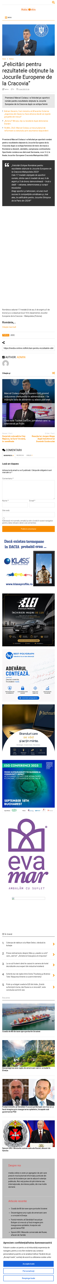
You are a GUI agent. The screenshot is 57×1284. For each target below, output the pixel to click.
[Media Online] (28, 10)
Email (32, 501)
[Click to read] (28, 415)
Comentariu (8, 478)
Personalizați (28, 1271)
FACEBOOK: (20, 455)
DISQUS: (29, 455)
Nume (5, 501)
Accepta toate (28, 1264)
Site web (6, 510)
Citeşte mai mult (9, 327)
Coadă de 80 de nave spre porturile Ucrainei (21, 1031)
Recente (6, 998)
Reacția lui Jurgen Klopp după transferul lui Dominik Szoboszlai (43, 439)
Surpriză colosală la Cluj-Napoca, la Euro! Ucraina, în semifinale (14, 439)
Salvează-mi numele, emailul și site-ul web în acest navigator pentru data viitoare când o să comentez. (27, 522)
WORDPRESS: (9, 455)
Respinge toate (28, 1278)
